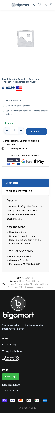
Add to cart (36, 132)
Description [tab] (12, 182)
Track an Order (10, 390)
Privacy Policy (9, 344)
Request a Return (11, 384)
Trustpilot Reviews (12, 351)
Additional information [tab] (19, 190)
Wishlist (39, 4)
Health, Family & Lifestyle (30, 281)
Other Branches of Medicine (31, 287)
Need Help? (10, 376)
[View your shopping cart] (49, 3)
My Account (45, 4)
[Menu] (6, 5)
